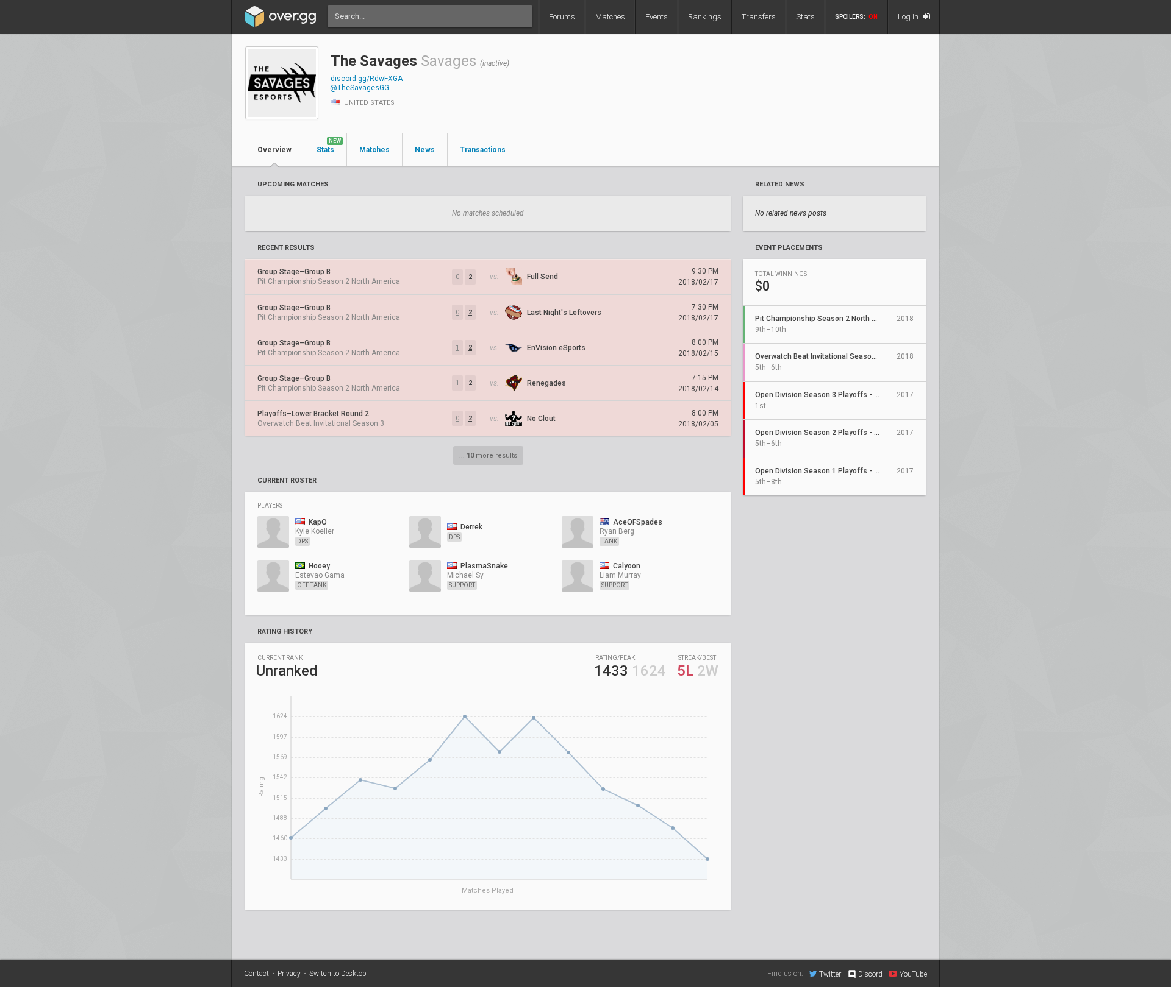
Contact (256, 973)
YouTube (913, 974)
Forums (562, 16)
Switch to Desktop (338, 973)
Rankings (705, 16)
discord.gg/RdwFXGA (367, 78)
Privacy (289, 973)
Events (656, 16)
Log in (909, 16)
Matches (610, 16)
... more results (488, 455)
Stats (805, 16)
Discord (870, 974)
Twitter (830, 974)
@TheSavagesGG (359, 87)
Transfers (759, 16)
